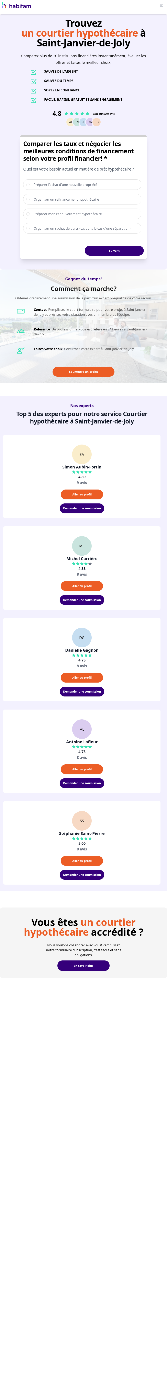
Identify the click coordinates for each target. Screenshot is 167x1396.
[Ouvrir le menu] (161, 5)
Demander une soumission (82, 508)
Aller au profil (82, 494)
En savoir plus (83, 966)
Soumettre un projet (83, 372)
